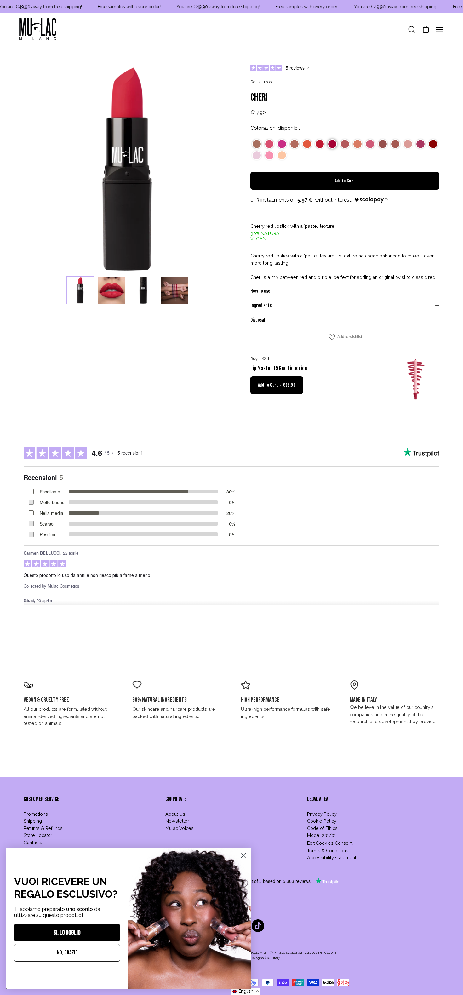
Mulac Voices (179, 828)
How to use (260, 291)
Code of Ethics (322, 828)
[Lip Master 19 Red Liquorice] (415, 379)
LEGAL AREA (317, 799)
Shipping (33, 821)
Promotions (36, 814)
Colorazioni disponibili (275, 128)
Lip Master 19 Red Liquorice (278, 368)
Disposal (257, 320)
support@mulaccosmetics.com (311, 953)
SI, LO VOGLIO (67, 932)
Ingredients (261, 305)
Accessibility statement (331, 857)
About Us (175, 814)
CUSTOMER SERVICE (41, 799)
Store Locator (38, 835)
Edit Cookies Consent (329, 843)
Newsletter (177, 821)
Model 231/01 (321, 835)
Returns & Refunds (43, 828)
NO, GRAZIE (67, 952)
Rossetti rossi (262, 81)
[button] (256, 144)
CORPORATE (175, 799)
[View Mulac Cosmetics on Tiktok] (258, 925)
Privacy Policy (322, 814)
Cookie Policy (321, 821)
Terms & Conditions (327, 850)
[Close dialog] (243, 855)
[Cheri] (80, 290)
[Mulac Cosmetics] (38, 29)
